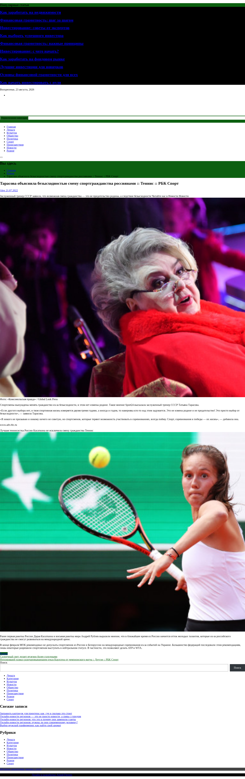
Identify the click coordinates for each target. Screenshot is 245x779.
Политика (12, 138)
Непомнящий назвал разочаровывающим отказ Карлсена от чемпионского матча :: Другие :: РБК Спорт (59, 659)
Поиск (3, 662)
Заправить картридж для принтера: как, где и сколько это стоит (36, 713)
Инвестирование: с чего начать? (29, 51)
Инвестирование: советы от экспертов (35, 28)
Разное (10, 150)
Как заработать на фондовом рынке (32, 59)
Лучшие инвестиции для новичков (31, 67)
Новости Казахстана (24, 103)
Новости (11, 147)
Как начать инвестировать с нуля (30, 82)
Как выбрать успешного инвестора (32, 35)
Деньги (11, 129)
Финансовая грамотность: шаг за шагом (36, 20)
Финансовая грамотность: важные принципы (42, 43)
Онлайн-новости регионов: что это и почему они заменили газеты (38, 719)
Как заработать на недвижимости (30, 12)
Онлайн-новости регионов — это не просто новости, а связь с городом (40, 716)
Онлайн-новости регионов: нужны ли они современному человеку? (39, 722)
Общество (12, 135)
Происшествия (15, 144)
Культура (12, 132)
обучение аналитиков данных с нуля (20, 769)
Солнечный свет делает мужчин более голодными (28, 656)
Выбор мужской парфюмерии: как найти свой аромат (30, 725)
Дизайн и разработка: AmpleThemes (52, 774)
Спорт (10, 141)
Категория (12, 678)
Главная (11, 126)
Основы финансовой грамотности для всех (39, 74)
